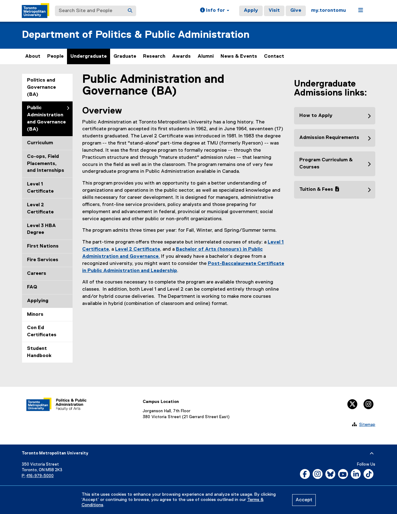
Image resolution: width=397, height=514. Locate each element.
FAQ (32, 287)
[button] (214, 11)
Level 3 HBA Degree (41, 229)
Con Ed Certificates (41, 331)
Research (154, 56)
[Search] (130, 11)
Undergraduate (88, 56)
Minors (35, 314)
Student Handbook (39, 352)
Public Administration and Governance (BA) (46, 118)
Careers (36, 273)
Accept (304, 500)
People (55, 56)
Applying (37, 300)
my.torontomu (328, 10)
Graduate (125, 56)
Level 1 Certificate (40, 188)
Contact (274, 56)
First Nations (43, 246)
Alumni (206, 56)
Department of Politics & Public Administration (135, 35)
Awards (181, 56)
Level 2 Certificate (40, 209)
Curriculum (40, 143)
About (32, 56)
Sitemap (367, 424)
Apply (251, 10)
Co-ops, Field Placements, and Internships (45, 163)
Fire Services (42, 259)
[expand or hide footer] (371, 453)
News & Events (239, 56)
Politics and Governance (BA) (41, 87)
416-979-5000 (40, 476)
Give (295, 10)
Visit (274, 10)
